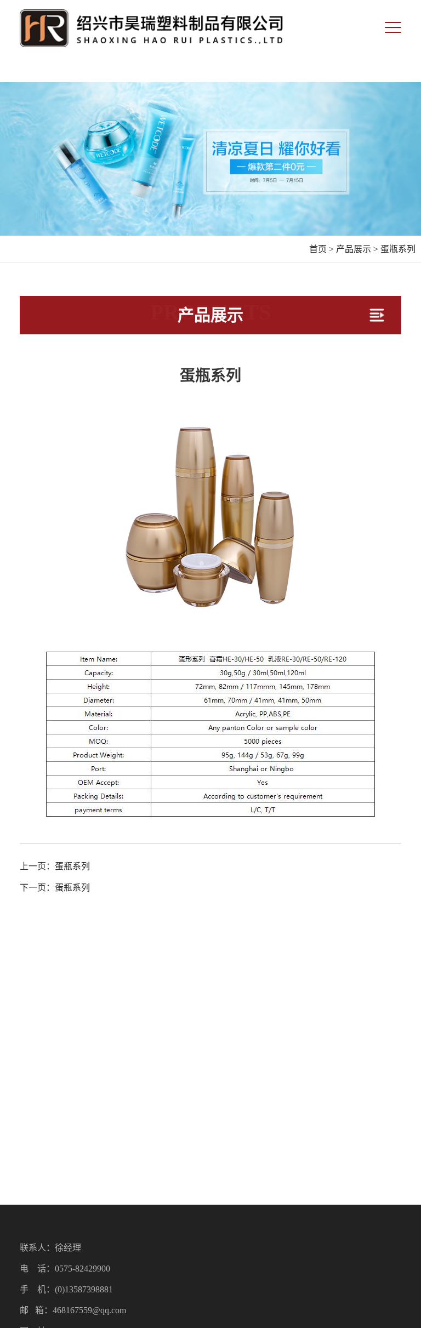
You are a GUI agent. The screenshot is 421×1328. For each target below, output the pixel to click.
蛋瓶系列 (398, 249)
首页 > (321, 249)
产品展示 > (357, 249)
